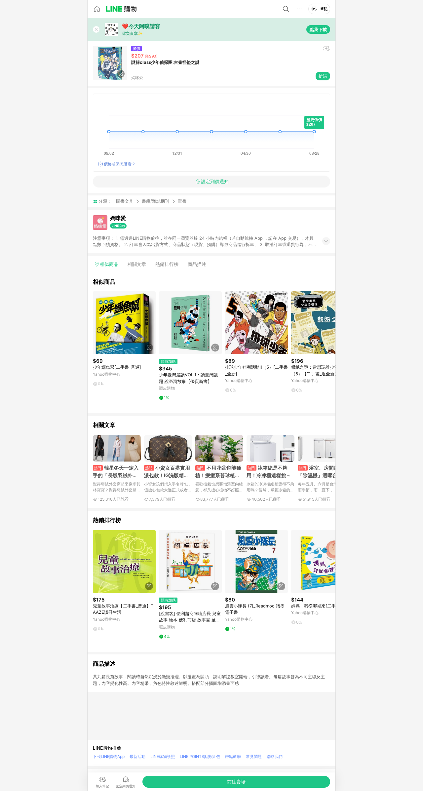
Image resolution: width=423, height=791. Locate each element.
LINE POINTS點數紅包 (200, 756)
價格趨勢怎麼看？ (119, 163)
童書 (182, 201)
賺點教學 (233, 756)
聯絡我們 (275, 756)
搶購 (323, 76)
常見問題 (254, 756)
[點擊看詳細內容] (124, 322)
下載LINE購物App (109, 756)
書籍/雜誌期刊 (155, 201)
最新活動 (137, 756)
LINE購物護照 (162, 756)
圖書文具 (124, 201)
